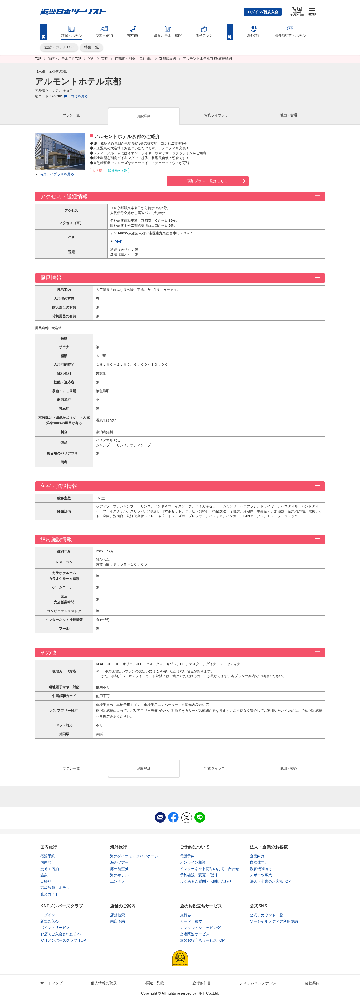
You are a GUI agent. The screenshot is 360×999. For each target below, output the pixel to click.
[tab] (71, 115)
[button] (263, 12)
